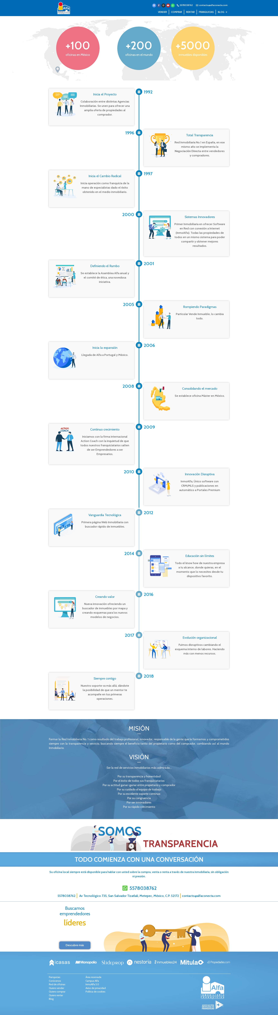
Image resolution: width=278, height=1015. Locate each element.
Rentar (190, 12)
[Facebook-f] (159, 5)
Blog (221, 12)
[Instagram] (163, 5)
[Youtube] (168, 5)
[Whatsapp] (173, 5)
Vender (162, 12)
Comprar (176, 12)
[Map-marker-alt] (154, 5)
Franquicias (206, 12)
